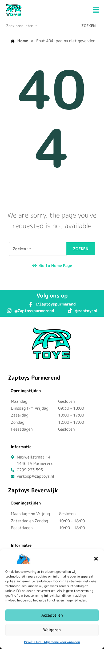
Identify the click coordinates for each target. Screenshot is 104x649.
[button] (96, 558)
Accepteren (52, 615)
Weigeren (52, 630)
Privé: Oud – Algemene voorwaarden (52, 642)
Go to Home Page (55, 265)
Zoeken (88, 25)
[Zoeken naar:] (38, 249)
